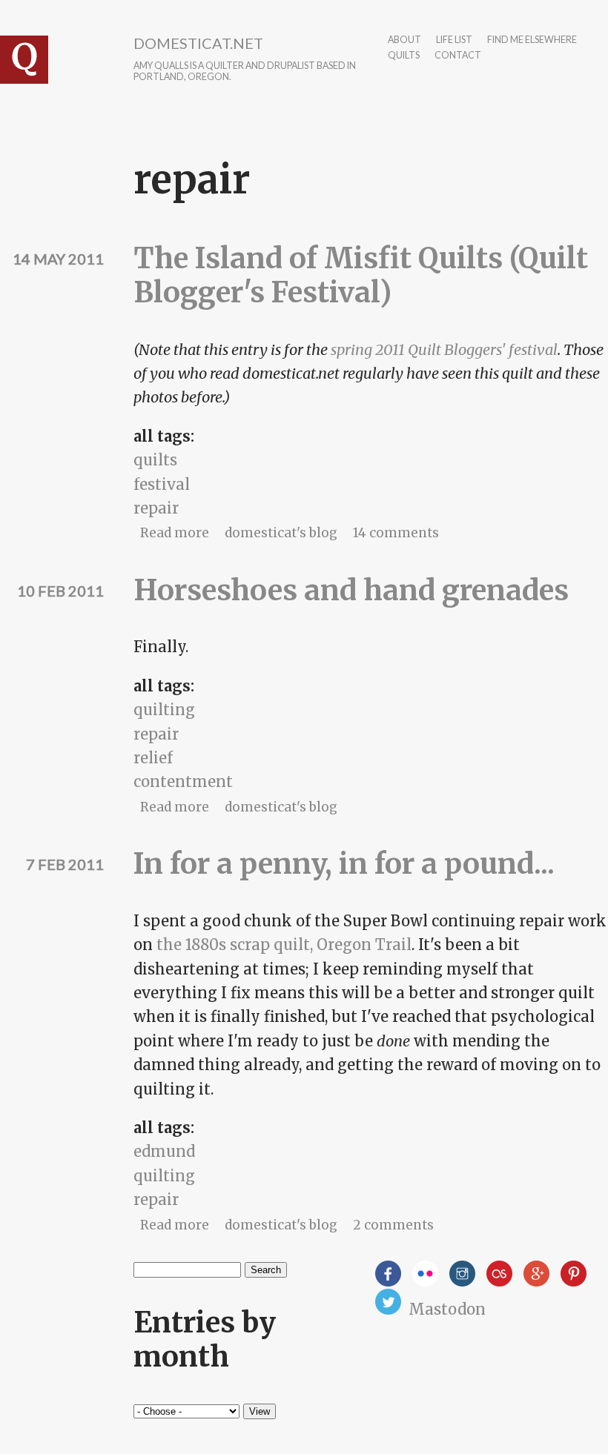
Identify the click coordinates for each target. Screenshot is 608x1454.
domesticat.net (198, 43)
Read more (174, 533)
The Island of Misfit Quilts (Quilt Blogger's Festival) (360, 275)
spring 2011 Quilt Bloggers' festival (444, 349)
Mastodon (447, 1309)
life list (454, 40)
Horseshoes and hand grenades (351, 590)
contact (457, 56)
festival (161, 484)
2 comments (393, 1225)
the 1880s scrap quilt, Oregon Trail (284, 944)
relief (153, 757)
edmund (164, 1151)
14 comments (396, 533)
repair (156, 508)
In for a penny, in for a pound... (344, 863)
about (404, 40)
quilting (164, 709)
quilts (404, 56)
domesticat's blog (281, 533)
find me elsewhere (532, 40)
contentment (183, 781)
